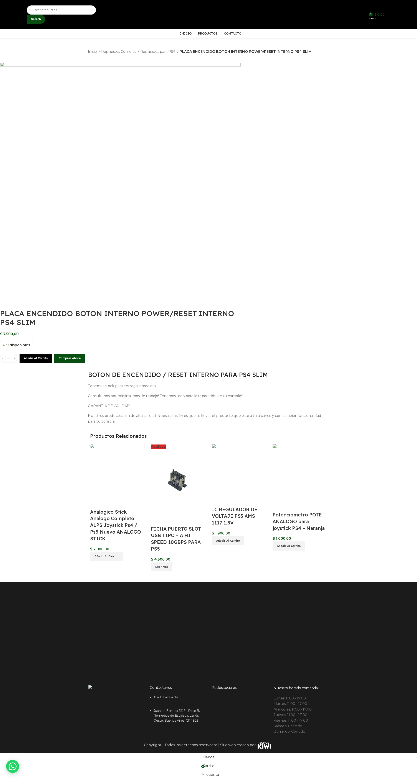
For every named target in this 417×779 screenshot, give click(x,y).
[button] (106, 556)
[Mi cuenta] (391, 14)
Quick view (95, 503)
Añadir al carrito (36, 358)
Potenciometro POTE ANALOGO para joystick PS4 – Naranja (299, 521)
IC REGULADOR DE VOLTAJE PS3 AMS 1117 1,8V (234, 516)
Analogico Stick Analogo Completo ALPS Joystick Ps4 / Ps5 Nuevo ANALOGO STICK (115, 525)
